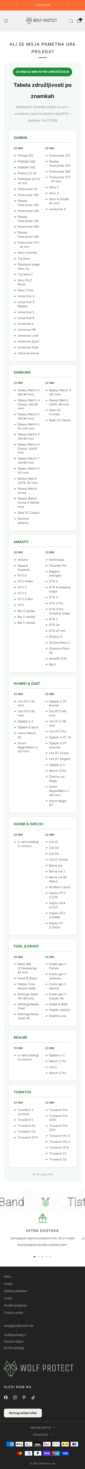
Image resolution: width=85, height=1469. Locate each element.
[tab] (34, 1256)
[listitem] (42, 5)
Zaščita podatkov (15, 1291)
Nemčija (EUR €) (40, 1427)
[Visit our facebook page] (5, 1397)
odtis (7, 1276)
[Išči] (71, 21)
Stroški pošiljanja (15, 1305)
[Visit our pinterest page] (24, 1397)
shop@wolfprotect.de (18, 1326)
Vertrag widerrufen (23, 1413)
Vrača (8, 1298)
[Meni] (6, 21)
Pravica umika (13, 1312)
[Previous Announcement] (16, 5)
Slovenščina (40, 1434)
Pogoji (8, 1284)
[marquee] (42, 1202)
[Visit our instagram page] (14, 1397)
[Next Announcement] (68, 5)
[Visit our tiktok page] (33, 1397)
